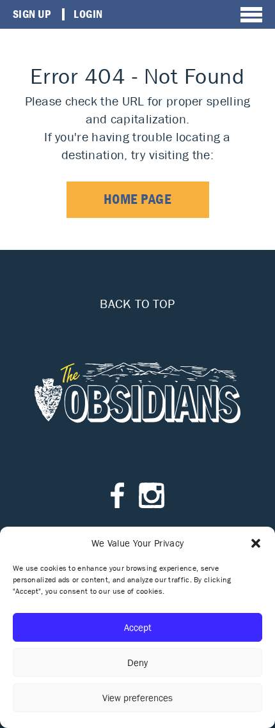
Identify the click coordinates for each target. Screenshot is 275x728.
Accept (138, 627)
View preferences (137, 697)
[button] (255, 543)
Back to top (137, 304)
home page (138, 199)
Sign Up (32, 14)
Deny (137, 662)
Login (88, 14)
